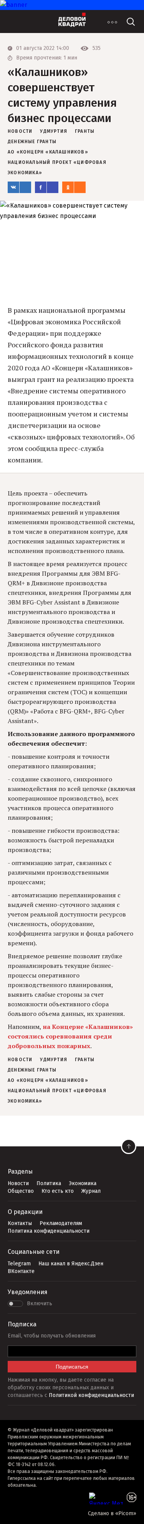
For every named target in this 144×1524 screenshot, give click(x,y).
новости (20, 131)
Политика (48, 1183)
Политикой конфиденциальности (91, 1395)
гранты (84, 131)
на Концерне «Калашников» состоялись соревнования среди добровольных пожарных (70, 1036)
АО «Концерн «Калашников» (48, 152)
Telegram (19, 1263)
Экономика (82, 1183)
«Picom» (125, 1513)
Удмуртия (53, 131)
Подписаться (72, 1367)
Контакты (20, 1223)
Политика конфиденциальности (48, 1231)
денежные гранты (32, 141)
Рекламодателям (61, 1223)
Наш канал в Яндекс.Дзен (70, 1263)
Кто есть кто (57, 1191)
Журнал (91, 1191)
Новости (18, 1183)
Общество (21, 1191)
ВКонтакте (21, 1271)
